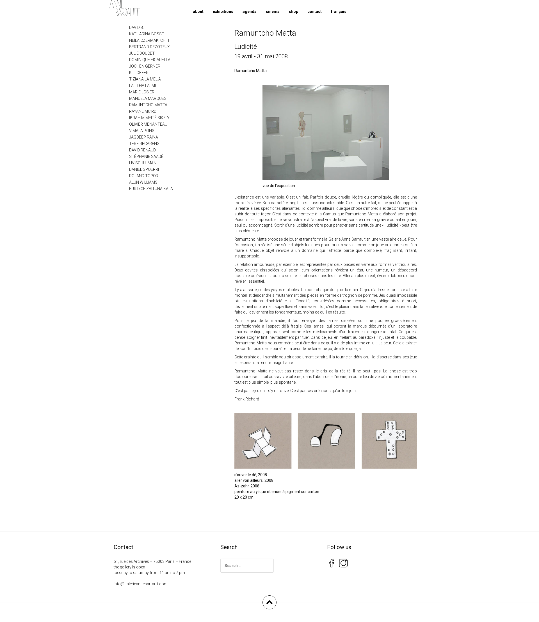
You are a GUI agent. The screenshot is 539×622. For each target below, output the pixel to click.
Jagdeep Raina (143, 137)
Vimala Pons (141, 130)
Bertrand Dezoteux (149, 47)
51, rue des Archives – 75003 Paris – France (152, 561)
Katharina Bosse (146, 34)
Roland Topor (143, 176)
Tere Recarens (144, 143)
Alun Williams (143, 182)
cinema (273, 11)
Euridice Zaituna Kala (151, 188)
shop (293, 11)
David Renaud (142, 150)
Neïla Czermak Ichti (149, 40)
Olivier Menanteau (148, 124)
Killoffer (139, 72)
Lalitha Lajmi (142, 85)
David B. (136, 27)
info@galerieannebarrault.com (141, 584)
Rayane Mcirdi (143, 111)
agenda (250, 11)
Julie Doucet (142, 53)
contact (314, 11)
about (198, 11)
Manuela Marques (147, 98)
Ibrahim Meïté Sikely (149, 118)
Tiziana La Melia (145, 79)
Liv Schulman (142, 163)
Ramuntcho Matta (250, 70)
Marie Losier (141, 92)
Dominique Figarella (149, 59)
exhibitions (223, 11)
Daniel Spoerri (144, 169)
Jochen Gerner (144, 66)
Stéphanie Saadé (146, 156)
